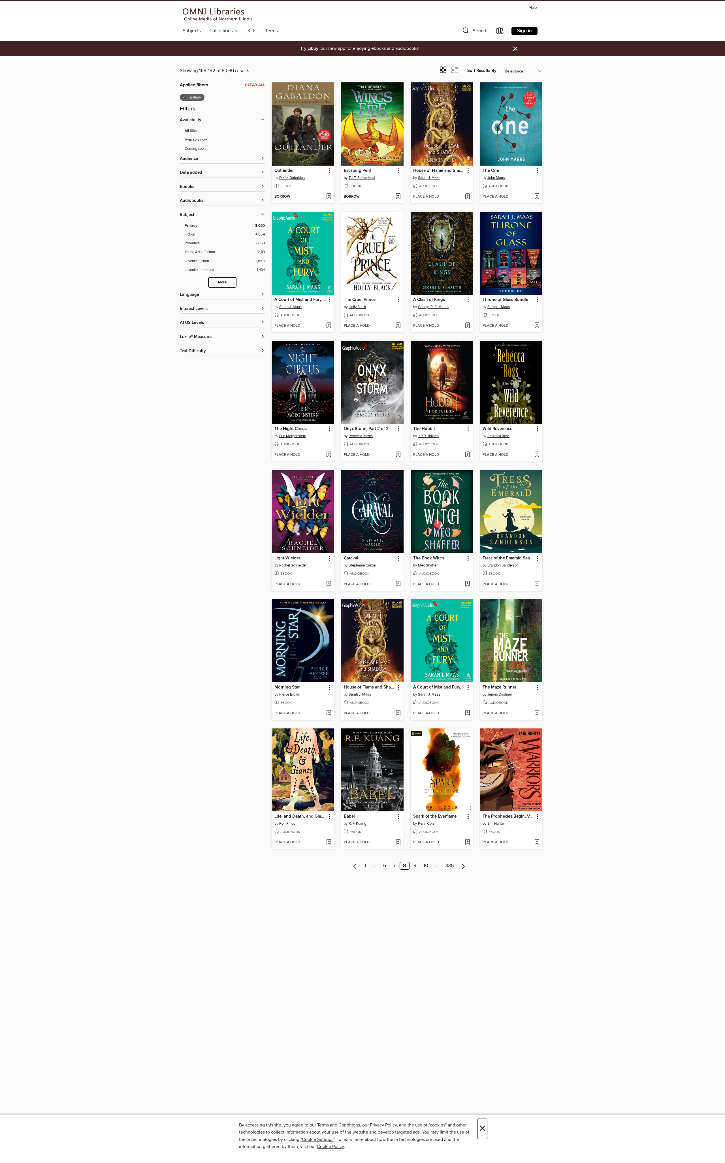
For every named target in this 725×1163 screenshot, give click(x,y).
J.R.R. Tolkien (428, 436)
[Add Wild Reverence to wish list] (536, 455)
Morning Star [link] (287, 687)
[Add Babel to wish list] (398, 842)
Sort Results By (481, 70)
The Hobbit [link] (424, 428)
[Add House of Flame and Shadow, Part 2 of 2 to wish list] (398, 713)
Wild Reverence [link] (497, 428)
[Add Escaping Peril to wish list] (398, 196)
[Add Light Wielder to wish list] (328, 584)
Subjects (192, 31)
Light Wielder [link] (287, 558)
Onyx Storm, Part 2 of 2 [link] (366, 428)
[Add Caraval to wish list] (398, 584)
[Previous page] (355, 865)
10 (425, 866)
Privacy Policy (383, 1125)
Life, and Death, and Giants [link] (300, 816)
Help (533, 8)
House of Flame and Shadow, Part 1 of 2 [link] (439, 170)
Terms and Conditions (338, 1125)
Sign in (524, 31)
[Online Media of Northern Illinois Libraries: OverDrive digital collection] (217, 14)
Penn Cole (426, 823)
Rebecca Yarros (361, 436)
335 (449, 866)
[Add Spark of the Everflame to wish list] (467, 842)
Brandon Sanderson (503, 565)
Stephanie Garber (362, 565)
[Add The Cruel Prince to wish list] (398, 326)
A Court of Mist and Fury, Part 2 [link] (439, 687)
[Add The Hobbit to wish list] (467, 455)
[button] (474, 31)
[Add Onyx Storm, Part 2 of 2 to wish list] (398, 455)
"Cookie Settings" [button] (317, 1139)
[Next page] (463, 865)
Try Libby (309, 49)
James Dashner (499, 694)
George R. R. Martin (433, 307)
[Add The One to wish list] (536, 196)
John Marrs (496, 178)
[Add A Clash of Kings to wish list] (467, 326)
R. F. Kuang (357, 823)
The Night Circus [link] (290, 428)
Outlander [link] (284, 170)
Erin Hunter (496, 823)
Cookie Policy (330, 1146)
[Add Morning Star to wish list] (328, 713)
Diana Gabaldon (292, 178)
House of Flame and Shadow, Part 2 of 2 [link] (370, 687)
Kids (252, 31)
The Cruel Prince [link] (360, 299)
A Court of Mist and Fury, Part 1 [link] (300, 299)
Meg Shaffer (428, 565)
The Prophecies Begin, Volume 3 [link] (508, 816)
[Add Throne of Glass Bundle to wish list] (536, 326)
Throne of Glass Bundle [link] (505, 299)
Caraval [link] (351, 558)
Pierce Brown (289, 694)
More (222, 282)
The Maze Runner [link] (499, 687)
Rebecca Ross (498, 436)
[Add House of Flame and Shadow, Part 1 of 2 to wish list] (467, 196)
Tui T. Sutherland (362, 178)
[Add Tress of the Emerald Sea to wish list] (536, 584)
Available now (196, 139)
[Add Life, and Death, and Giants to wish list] (328, 842)
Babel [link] (349, 816)
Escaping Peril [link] (357, 170)
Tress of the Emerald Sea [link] (506, 558)
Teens (271, 31)
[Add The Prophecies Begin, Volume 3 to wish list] (536, 842)
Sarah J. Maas (429, 178)
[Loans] (500, 31)
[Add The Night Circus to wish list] (328, 455)
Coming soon (195, 148)
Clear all (255, 84)
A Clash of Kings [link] (429, 299)
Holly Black (357, 307)
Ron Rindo (287, 823)
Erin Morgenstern (292, 436)
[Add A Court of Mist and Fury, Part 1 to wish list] (328, 326)
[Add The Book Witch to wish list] (467, 584)
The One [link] (491, 170)
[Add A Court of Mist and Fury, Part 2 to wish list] (467, 713)
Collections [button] (222, 31)
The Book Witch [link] (428, 558)
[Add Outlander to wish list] (328, 196)
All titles (191, 131)
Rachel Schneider (293, 565)
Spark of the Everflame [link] (435, 816)
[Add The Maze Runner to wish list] (536, 713)
